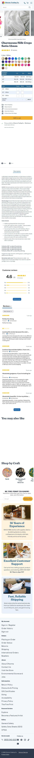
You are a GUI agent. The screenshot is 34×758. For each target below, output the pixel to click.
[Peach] (19, 64)
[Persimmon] (15, 64)
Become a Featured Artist (12, 716)
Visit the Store (7, 670)
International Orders (9, 653)
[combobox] (17, 7)
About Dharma (7, 664)
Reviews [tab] (7, 306)
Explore (4, 712)
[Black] (6, 58)
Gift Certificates (8, 691)
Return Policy (6, 685)
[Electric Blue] (12, 58)
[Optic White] (6, 68)
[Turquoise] (15, 58)
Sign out (4, 632)
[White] (3, 58)
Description (17, 171)
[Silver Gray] (15, 61)
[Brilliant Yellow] (12, 64)
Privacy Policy (7, 701)
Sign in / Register (8, 625)
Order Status (6, 643)
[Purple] (6, 61)
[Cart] (28, 3)
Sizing (4, 695)
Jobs (3, 677)
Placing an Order (8, 639)
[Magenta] (28, 64)
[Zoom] (27, 33)
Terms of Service (23, 752)
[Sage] (28, 58)
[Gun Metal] (3, 61)
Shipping (5, 649)
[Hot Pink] (22, 64)
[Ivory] (22, 61)
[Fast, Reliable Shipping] (17, 586)
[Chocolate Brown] (3, 68)
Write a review (17, 299)
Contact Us (6, 667)
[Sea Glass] (25, 58)
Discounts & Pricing (9, 688)
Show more (17, 409)
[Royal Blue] (9, 58)
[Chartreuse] (9, 64)
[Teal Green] (3, 64)
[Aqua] (22, 58)
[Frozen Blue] (19, 58)
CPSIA (4, 730)
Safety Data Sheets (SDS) (11, 727)
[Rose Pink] (25, 64)
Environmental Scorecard (12, 674)
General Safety (7, 723)
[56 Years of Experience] (17, 512)
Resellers (5, 656)
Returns (4, 646)
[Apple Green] (6, 64)
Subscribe (28, 499)
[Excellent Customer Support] (17, 550)
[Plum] (9, 61)
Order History (7, 628)
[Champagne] (19, 61)
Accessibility (6, 698)
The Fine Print (7, 704)
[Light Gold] (25, 61)
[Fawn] (28, 61)
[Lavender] (12, 61)
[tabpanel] (17, 361)
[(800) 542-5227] (24, 3)
